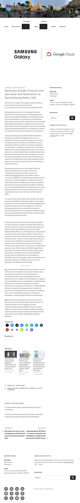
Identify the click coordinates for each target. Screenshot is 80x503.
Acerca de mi (16, 26)
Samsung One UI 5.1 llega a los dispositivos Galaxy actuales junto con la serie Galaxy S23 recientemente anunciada (39, 364)
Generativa (24, 388)
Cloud (9, 388)
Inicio (6, 26)
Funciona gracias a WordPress (43, 489)
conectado (25, 407)
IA (37, 388)
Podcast (44, 21)
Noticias (11, 385)
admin (22, 87)
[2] (6, 300)
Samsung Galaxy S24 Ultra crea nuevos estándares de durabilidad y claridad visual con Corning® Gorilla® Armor (25, 364)
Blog (36, 26)
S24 (40, 388)
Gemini (16, 175)
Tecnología (20, 385)
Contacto (62, 26)
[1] (5, 269)
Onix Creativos (68, 462)
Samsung (11, 389)
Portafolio (27, 21)
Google (33, 388)
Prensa (53, 26)
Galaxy (16, 388)
